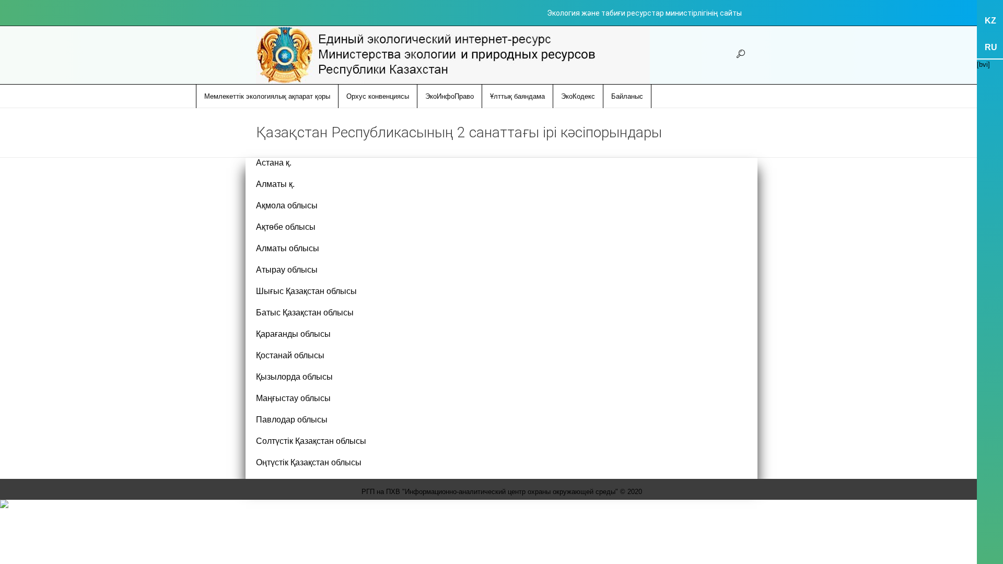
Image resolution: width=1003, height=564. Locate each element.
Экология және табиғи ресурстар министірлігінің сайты (644, 13)
